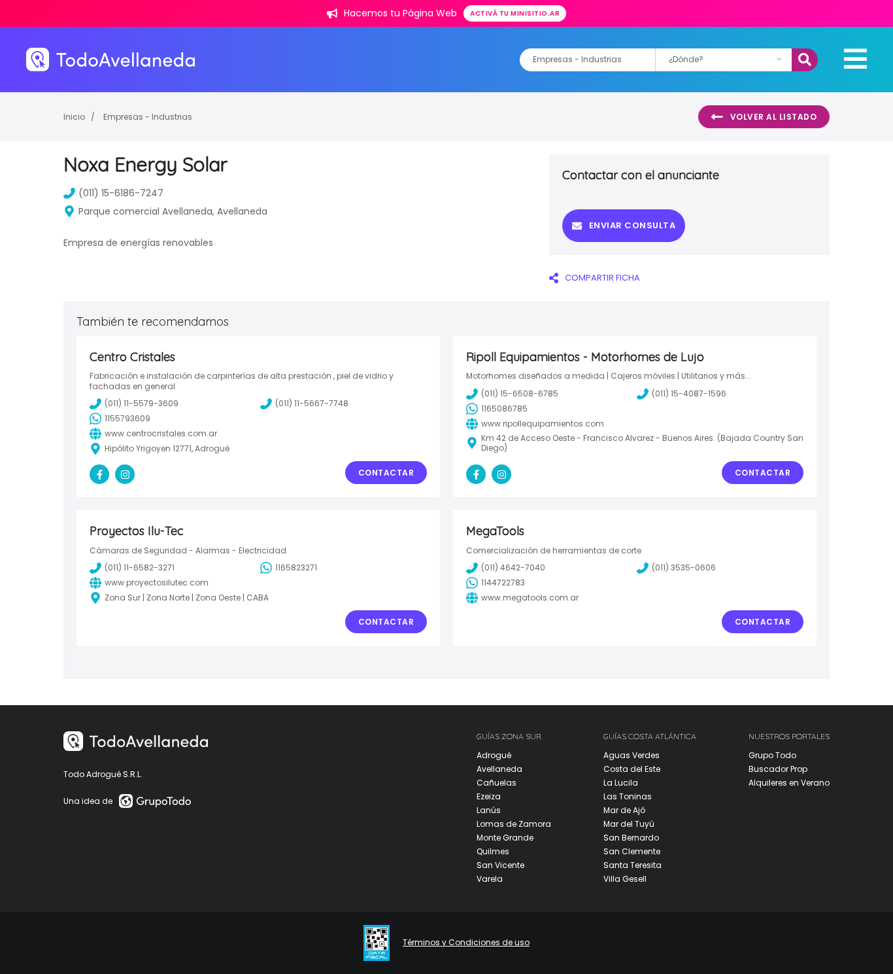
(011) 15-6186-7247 (120, 193)
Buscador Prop (778, 768)
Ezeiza (489, 796)
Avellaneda (499, 768)
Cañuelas (496, 782)
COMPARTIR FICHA (602, 277)
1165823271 (296, 567)
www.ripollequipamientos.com (542, 423)
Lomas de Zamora (514, 823)
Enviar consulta (632, 225)
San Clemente (631, 851)
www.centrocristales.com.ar (161, 433)
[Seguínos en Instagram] (125, 474)
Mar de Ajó (624, 810)
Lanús (489, 810)
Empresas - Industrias (147, 116)
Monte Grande (505, 837)
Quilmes (493, 851)
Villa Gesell (625, 878)
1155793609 (127, 418)
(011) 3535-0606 (684, 567)
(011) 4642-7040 (513, 567)
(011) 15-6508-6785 (519, 393)
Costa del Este (631, 768)
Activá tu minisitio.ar (515, 13)
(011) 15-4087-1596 (689, 393)
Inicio (74, 116)
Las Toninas (627, 796)
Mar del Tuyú (628, 823)
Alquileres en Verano (789, 782)
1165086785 (504, 408)
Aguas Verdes (631, 755)
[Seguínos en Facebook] (99, 474)
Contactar (386, 472)
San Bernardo (631, 837)
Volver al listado (773, 116)
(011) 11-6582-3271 (140, 567)
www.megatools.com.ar (530, 597)
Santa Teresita (632, 865)
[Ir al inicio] (110, 59)
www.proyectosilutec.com (157, 582)
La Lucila (620, 782)
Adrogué (494, 755)
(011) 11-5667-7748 (311, 403)
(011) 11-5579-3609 (141, 403)
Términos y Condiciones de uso (466, 942)
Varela (490, 878)
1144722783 (503, 582)
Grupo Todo (772, 755)
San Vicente (500, 865)
